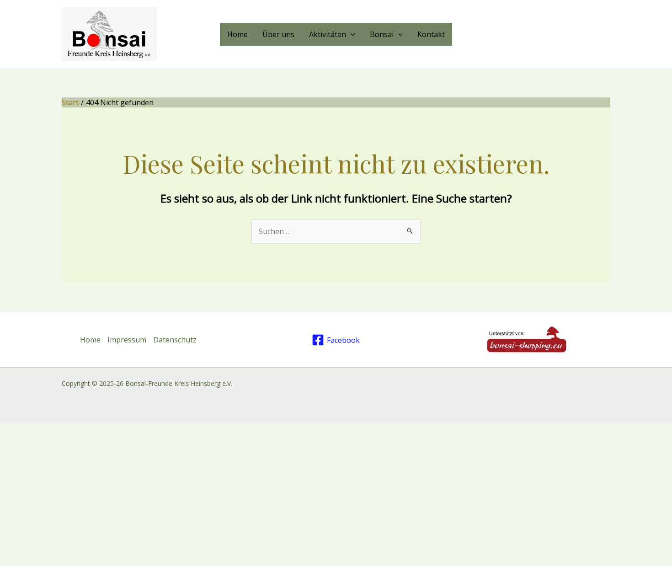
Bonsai (382, 34)
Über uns (278, 34)
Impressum (126, 340)
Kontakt (431, 34)
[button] (350, 34)
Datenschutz (175, 340)
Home (237, 34)
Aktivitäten (327, 34)
